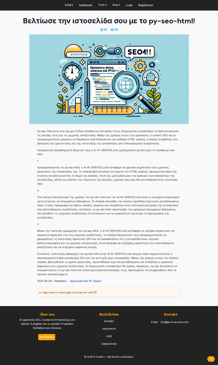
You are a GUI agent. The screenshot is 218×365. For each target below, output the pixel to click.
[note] (109, 291)
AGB (109, 336)
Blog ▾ (116, 4)
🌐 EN (114, 29)
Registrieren (145, 5)
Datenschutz (109, 343)
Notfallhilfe (46, 337)
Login (129, 5)
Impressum (109, 328)
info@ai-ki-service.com (175, 322)
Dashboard (85, 5)
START (69, 5)
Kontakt (109, 321)
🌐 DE (104, 29)
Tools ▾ (102, 4)
